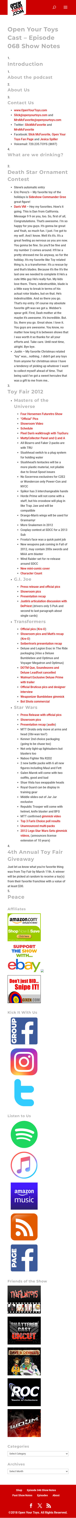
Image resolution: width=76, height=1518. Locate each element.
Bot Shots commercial (35, 701)
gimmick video (51, 816)
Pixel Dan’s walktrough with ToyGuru (44, 433)
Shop (19, 1490)
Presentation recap (33, 596)
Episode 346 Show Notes (41, 1490)
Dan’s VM (20, 206)
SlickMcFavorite (35, 124)
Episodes (42, 1495)
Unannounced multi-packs (37, 826)
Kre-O (41, 629)
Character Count (31, 573)
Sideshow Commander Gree (47, 197)
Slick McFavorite (39, 134)
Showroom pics (30, 591)
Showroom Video (31, 423)
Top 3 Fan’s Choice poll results (40, 821)
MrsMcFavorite (24, 129)
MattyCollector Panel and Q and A (42, 438)
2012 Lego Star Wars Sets (37, 831)
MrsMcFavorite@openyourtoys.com (37, 120)
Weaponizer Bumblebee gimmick (42, 696)
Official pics (28, 629)
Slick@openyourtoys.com (30, 115)
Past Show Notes (22, 1495)
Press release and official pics (40, 586)
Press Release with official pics (40, 715)
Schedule (26, 428)
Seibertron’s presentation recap (41, 643)
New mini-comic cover (35, 568)
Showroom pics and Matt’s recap (42, 634)
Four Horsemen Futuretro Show (41, 414)
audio (51, 724)
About (56, 1495)
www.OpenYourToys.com (30, 110)
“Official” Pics (29, 419)
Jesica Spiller (49, 139)
